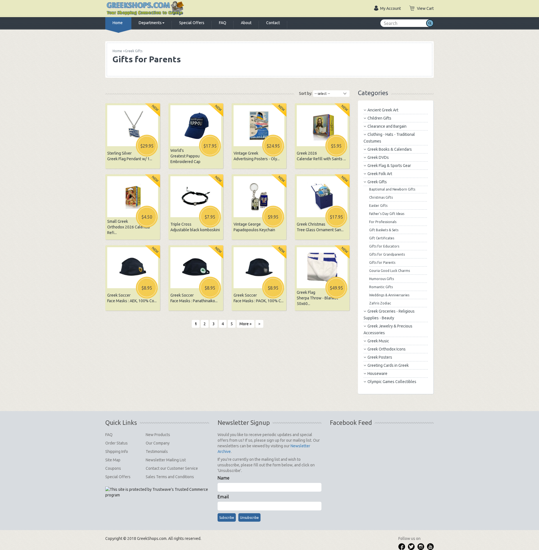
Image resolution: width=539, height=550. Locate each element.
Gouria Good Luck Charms (389, 270)
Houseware (377, 373)
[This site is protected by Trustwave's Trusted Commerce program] (157, 492)
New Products (158, 434)
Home (118, 22)
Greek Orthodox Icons (386, 349)
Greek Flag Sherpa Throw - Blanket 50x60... (317, 298)
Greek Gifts (377, 182)
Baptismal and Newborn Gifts (392, 189)
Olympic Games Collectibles (391, 381)
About (246, 22)
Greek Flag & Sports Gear (389, 165)
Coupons (113, 468)
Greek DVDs (378, 157)
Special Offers (191, 22)
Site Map (112, 460)
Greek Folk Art (379, 173)
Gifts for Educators (384, 246)
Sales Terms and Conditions (170, 477)
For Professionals (382, 222)
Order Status (116, 443)
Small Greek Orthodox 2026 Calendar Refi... (128, 227)
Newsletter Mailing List (166, 460)
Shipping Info (116, 451)
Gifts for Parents (382, 262)
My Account (390, 8)
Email (223, 496)
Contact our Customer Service (172, 468)
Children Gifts (379, 118)
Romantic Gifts (381, 287)
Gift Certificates (381, 238)
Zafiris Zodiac (380, 303)
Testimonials (157, 451)
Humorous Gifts (381, 279)
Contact (273, 22)
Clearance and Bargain (386, 126)
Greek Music (378, 341)
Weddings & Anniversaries (389, 295)
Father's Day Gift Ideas (386, 214)
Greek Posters (379, 357)
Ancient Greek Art (382, 110)
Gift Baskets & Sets (383, 230)
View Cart (425, 8)
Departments (150, 22)
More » (245, 324)
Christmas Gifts (381, 197)
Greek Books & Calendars (389, 149)
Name (223, 478)
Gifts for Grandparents (387, 254)
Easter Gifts (378, 205)
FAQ (222, 22)
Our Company (158, 443)
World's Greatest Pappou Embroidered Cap (185, 156)
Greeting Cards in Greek (388, 365)
